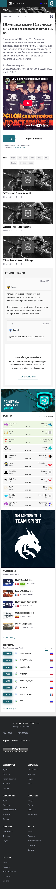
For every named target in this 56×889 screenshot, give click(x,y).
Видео (30, 805)
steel (32, 158)
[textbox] (28, 304)
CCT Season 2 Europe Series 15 (17, 193)
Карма (6, 741)
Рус (51, 649)
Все (40, 416)
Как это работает (9, 779)
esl (20, 158)
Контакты (25, 741)
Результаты (48, 416)
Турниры (39, 10)
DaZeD (13, 163)
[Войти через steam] (52, 3)
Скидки (6, 788)
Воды (30, 810)
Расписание (32, 814)
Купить (5, 769)
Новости (17, 10)
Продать (6, 774)
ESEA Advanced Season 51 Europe (18, 260)
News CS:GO (7, 733)
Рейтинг (15, 741)
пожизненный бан (26, 163)
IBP (46, 158)
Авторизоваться (28, 377)
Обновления (32, 769)
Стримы (27, 10)
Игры (30, 783)
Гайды (30, 779)
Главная (5, 10)
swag (39, 158)
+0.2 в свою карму (18, 147)
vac (25, 158)
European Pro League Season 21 (17, 227)
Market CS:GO (23, 733)
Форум (30, 800)
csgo (13, 158)
